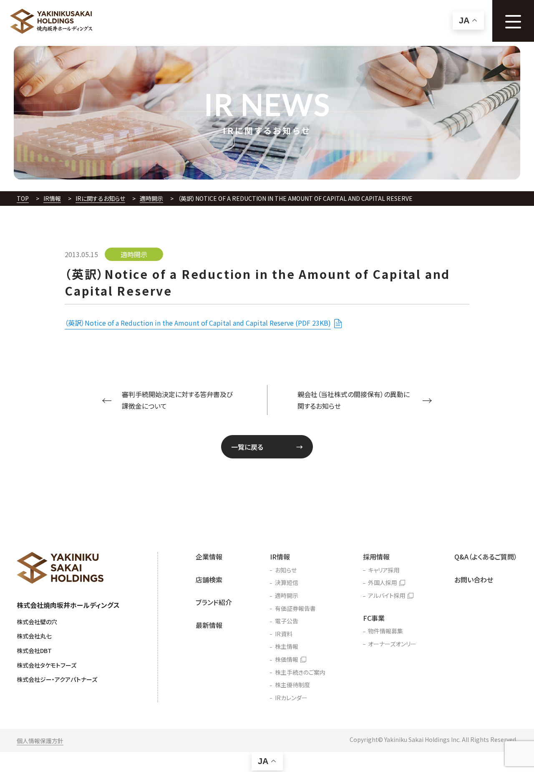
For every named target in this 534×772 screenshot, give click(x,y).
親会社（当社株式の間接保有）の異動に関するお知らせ (353, 400)
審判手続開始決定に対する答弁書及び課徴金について (177, 400)
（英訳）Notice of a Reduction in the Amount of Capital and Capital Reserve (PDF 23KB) (198, 323)
